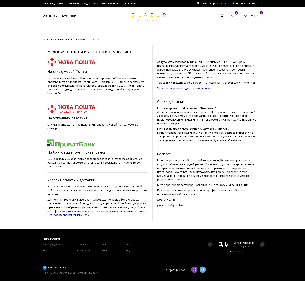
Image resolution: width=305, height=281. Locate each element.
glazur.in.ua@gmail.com (171, 205)
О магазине (73, 3)
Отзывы (104, 244)
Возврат (182, 179)
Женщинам (50, 16)
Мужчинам (69, 16)
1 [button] (230, 251)
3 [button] (235, 251)
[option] (236, 244)
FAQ (128, 250)
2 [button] (232, 251)
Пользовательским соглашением (68, 215)
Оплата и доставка (53, 3)
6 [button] (242, 251)
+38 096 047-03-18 (59, 267)
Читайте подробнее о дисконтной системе (184, 88)
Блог (95, 3)
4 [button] (237, 251)
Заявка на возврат (112, 3)
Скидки (86, 3)
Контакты (130, 3)
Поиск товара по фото (213, 3)
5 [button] (239, 251)
